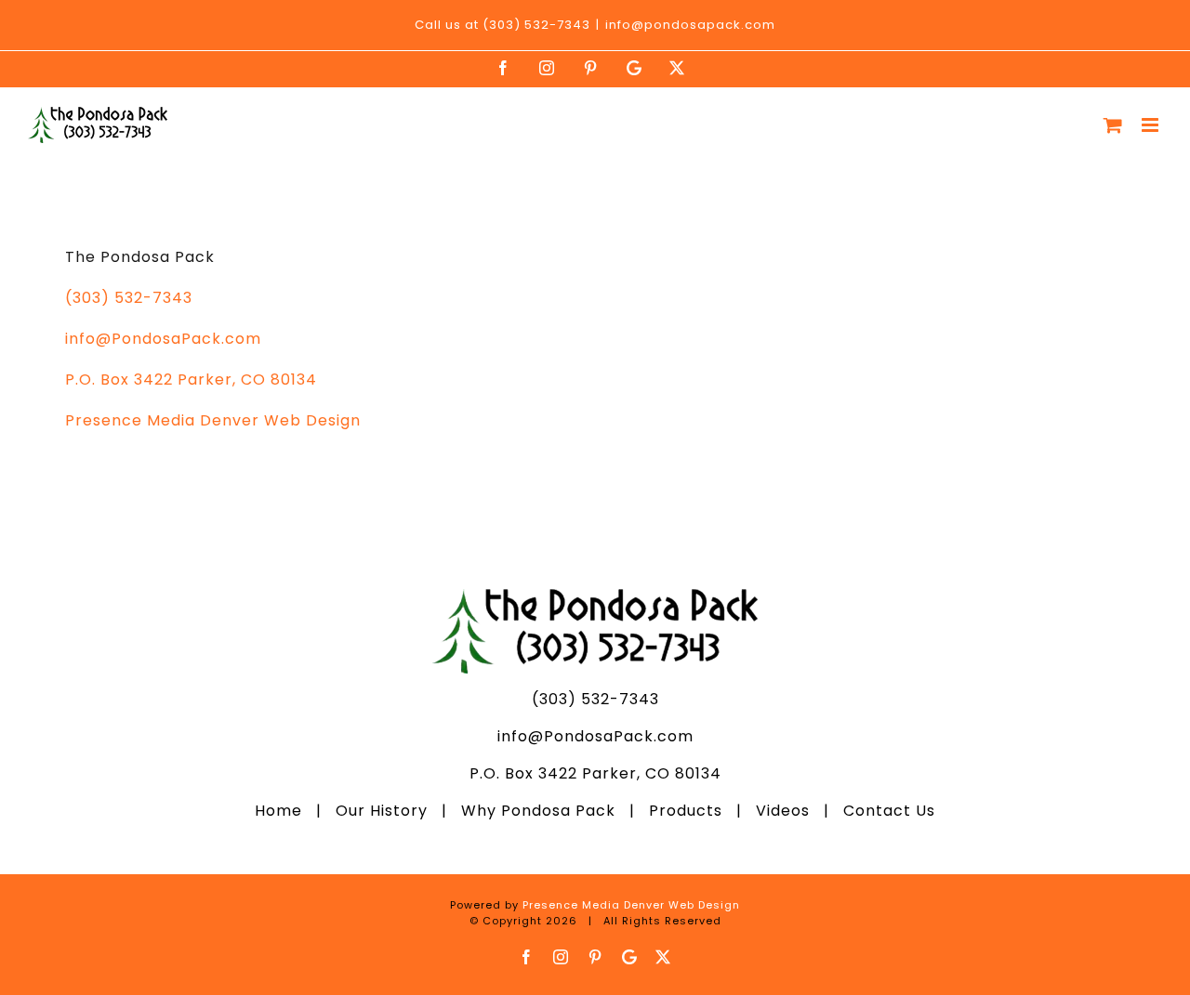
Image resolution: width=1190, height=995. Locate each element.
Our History (382, 810)
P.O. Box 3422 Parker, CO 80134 (191, 379)
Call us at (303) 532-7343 (502, 24)
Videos (783, 810)
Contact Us (882, 810)
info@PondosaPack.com (163, 338)
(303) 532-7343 (128, 297)
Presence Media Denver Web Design (213, 420)
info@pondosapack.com (690, 24)
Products (685, 810)
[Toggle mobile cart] (1113, 125)
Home (285, 810)
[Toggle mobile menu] (1152, 125)
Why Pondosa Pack (538, 810)
